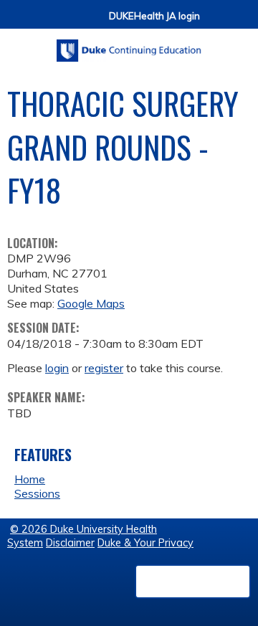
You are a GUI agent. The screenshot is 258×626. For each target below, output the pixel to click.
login (57, 368)
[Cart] (216, 23)
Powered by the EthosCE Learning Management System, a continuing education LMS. (193, 581)
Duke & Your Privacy (145, 542)
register (104, 368)
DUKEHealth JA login (154, 16)
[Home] (129, 45)
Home (29, 479)
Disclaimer (70, 542)
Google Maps (91, 303)
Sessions (37, 493)
